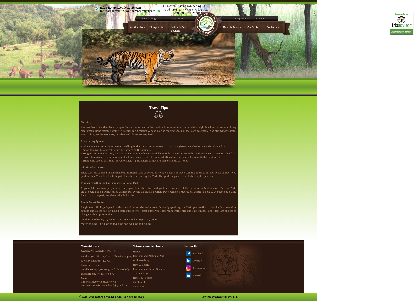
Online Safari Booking (178, 29)
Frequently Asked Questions (249, 18)
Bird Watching (141, 260)
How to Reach (141, 264)
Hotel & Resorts (232, 27)
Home (136, 251)
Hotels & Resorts (142, 277)
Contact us (273, 27)
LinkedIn (198, 275)
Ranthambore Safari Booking (149, 269)
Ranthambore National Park (148, 256)
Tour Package (149, 18)
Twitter (197, 260)
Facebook (198, 253)
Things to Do (156, 27)
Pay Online (178, 18)
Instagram (199, 268)
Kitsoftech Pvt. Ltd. (226, 296)
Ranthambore (137, 27)
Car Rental (253, 27)
